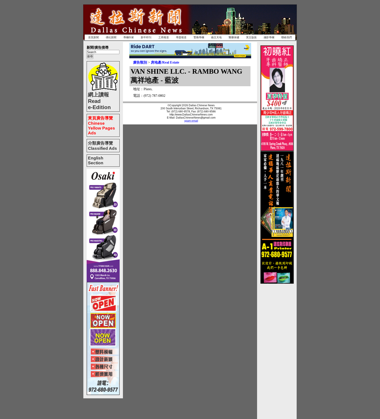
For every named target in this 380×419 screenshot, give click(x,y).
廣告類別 (140, 62)
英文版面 (251, 37)
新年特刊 (146, 37)
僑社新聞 (111, 37)
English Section (95, 160)
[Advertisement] (278, 350)
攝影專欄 (269, 37)
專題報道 (181, 37)
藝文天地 (216, 37)
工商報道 (163, 37)
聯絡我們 (286, 37)
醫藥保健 (234, 37)
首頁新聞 (93, 37)
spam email (191, 120)
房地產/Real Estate (165, 62)
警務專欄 (199, 37)
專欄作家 (128, 37)
